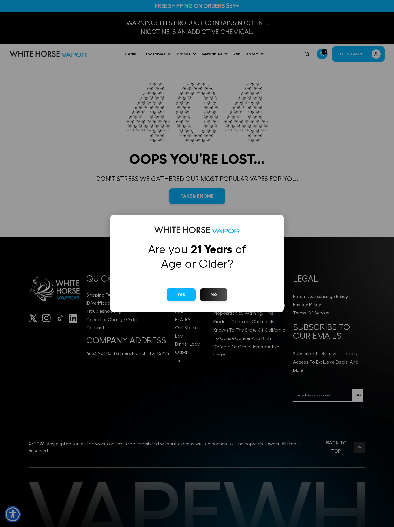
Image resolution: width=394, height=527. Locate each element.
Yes (181, 294)
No (214, 294)
